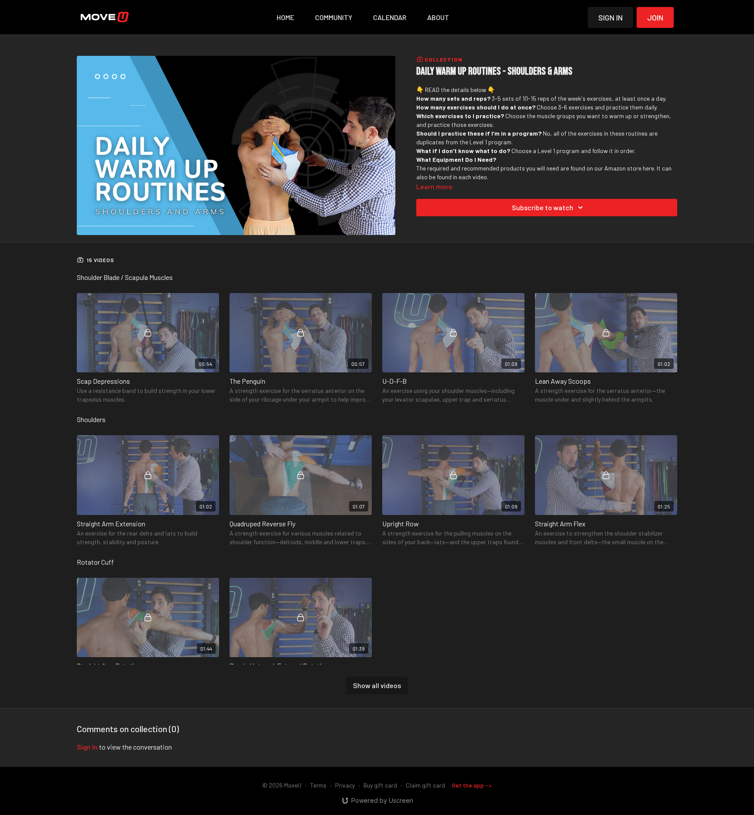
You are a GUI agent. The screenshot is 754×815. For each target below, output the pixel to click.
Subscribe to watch (542, 207)
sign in (87, 747)
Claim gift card (425, 785)
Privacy (345, 785)
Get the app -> (472, 785)
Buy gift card (380, 785)
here (648, 168)
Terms (318, 785)
